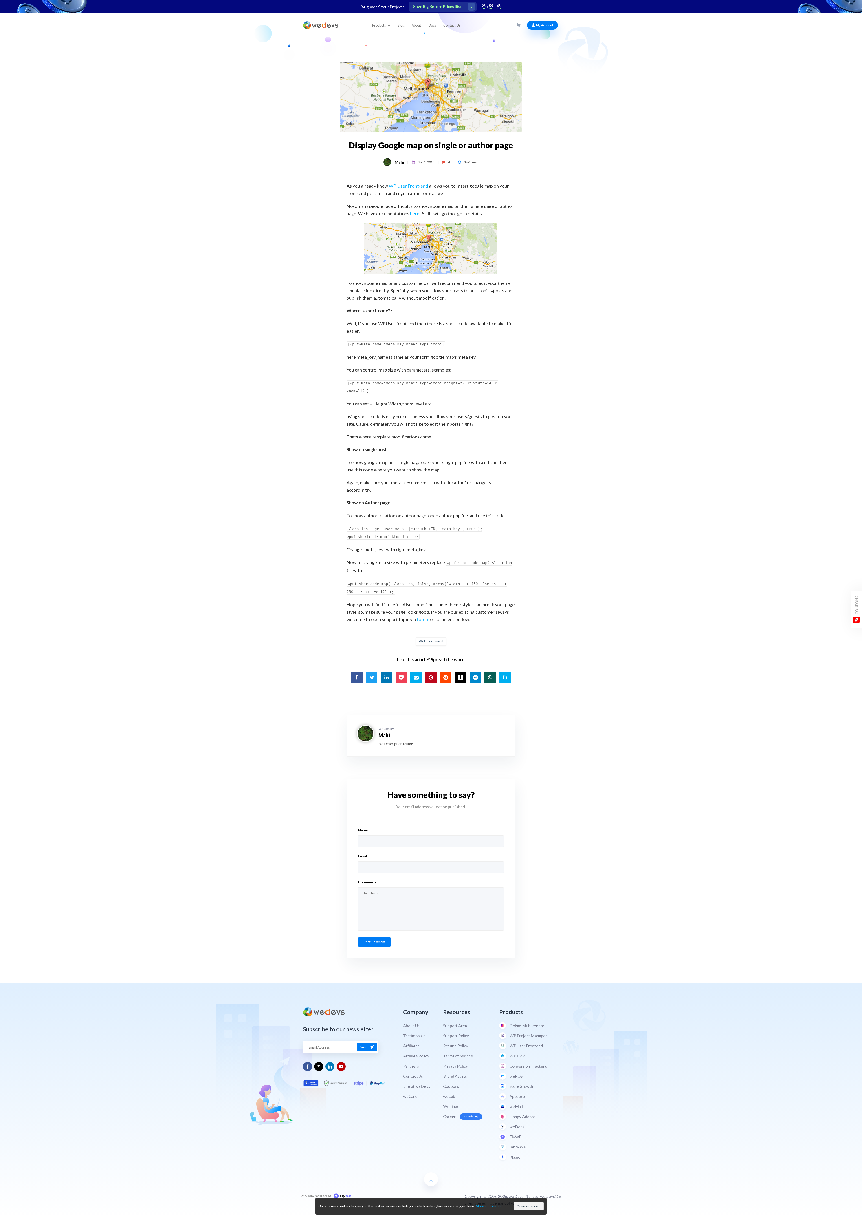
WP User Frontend (431, 641)
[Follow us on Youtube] (341, 1066)
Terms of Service (458, 1055)
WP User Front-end (408, 185)
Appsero (517, 1096)
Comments (367, 882)
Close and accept (529, 1206)
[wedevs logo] (320, 25)
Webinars (451, 1106)
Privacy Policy (455, 1066)
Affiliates (411, 1045)
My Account (544, 25)
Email (362, 856)
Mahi (399, 162)
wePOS (516, 1076)
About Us (411, 1025)
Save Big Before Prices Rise (437, 6)
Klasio (515, 1157)
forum (423, 619)
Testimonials (414, 1035)
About (416, 25)
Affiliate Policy (416, 1055)
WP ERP (517, 1055)
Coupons (451, 1086)
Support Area (455, 1025)
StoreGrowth (521, 1086)
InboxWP (518, 1146)
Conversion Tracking (528, 1066)
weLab (449, 1096)
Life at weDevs (416, 1086)
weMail (516, 1106)
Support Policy (456, 1035)
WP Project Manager (528, 1035)
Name (363, 830)
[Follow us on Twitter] (318, 1066)
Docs (432, 25)
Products (379, 25)
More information (489, 1206)
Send (364, 1047)
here (414, 213)
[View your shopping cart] (518, 25)
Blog (401, 25)
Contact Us (451, 25)
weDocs (517, 1126)
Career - (461, 1116)
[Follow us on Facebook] (307, 1066)
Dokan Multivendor (527, 1025)
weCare (410, 1096)
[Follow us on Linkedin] (330, 1066)
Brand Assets (455, 1076)
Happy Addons (523, 1116)
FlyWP (516, 1136)
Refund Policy (455, 1045)
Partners (411, 1066)
